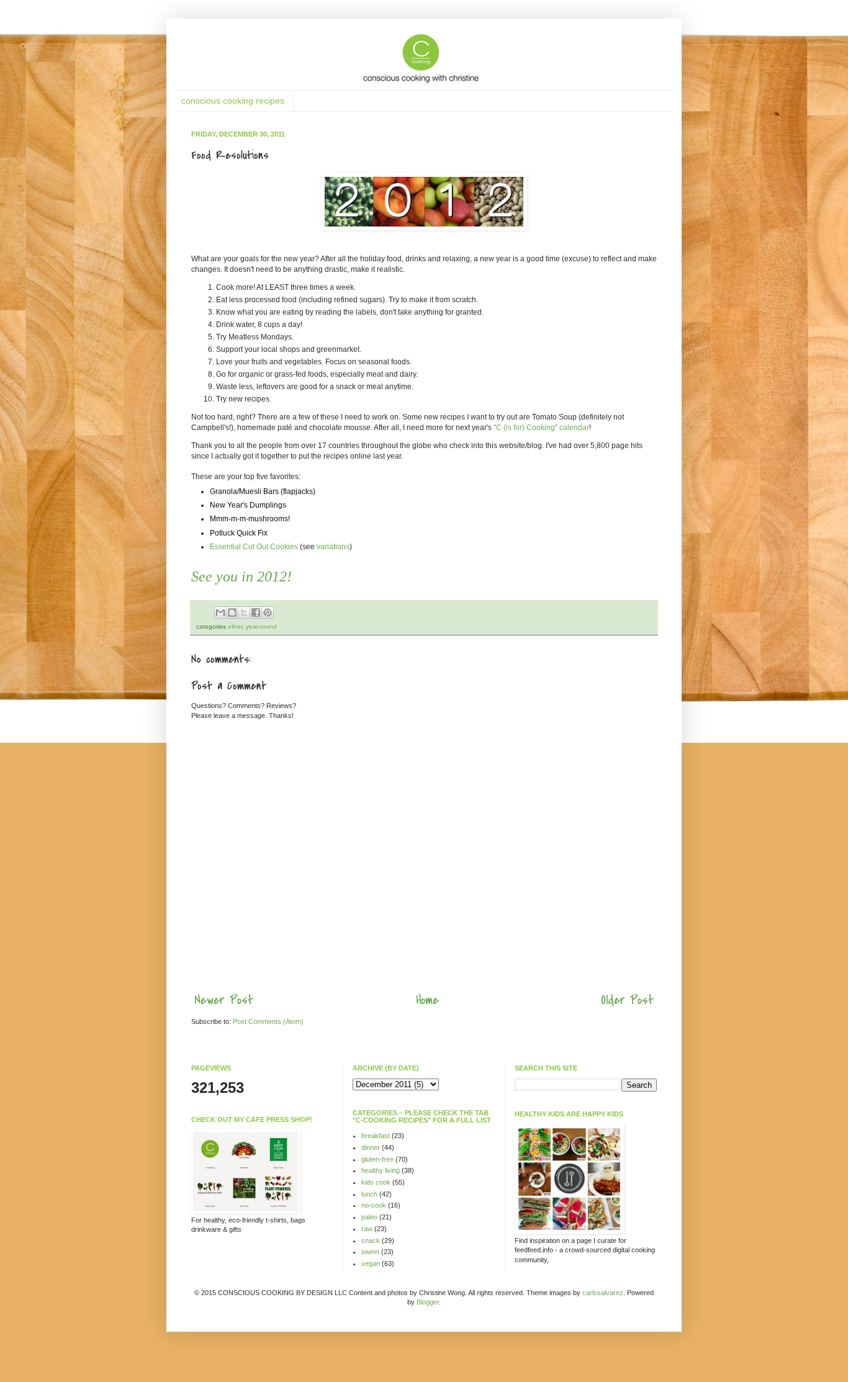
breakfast (375, 1135)
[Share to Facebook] (256, 612)
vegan (370, 1263)
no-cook (373, 1205)
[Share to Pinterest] (267, 612)
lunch (369, 1194)
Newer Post (223, 1000)
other (235, 626)
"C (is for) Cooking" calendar (541, 427)
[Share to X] (244, 612)
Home (427, 1000)
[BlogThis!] (232, 612)
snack (370, 1240)
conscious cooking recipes (232, 100)
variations (333, 546)
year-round (261, 626)
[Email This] (220, 612)
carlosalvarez (602, 1292)
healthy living (380, 1170)
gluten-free (377, 1159)
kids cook (375, 1182)
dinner (370, 1147)
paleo (369, 1217)
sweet (370, 1251)
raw (366, 1228)
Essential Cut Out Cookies (254, 546)
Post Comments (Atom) (268, 1021)
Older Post (627, 1000)
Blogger (428, 1302)
